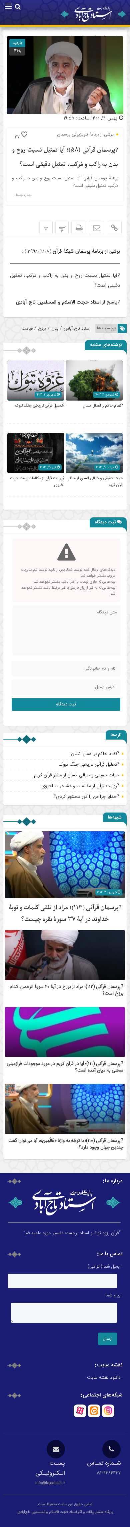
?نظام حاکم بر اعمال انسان (103, 405)
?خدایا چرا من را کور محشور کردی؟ (86, 796)
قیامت (27, 328)
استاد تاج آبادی (77, 328)
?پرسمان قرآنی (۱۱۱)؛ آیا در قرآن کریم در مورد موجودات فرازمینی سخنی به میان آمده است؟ (65, 1067)
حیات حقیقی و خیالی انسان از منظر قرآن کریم (76, 775)
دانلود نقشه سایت (104, 1378)
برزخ (42, 328)
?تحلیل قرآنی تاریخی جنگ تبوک (39, 405)
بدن (54, 328)
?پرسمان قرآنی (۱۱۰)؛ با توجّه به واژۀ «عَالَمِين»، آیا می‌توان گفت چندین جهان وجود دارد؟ (65, 1144)
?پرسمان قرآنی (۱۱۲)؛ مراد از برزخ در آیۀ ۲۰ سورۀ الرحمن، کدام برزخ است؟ (66, 990)
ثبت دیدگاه (66, 704)
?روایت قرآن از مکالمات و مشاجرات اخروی (80, 785)
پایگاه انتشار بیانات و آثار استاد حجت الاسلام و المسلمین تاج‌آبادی (65, 1512)
